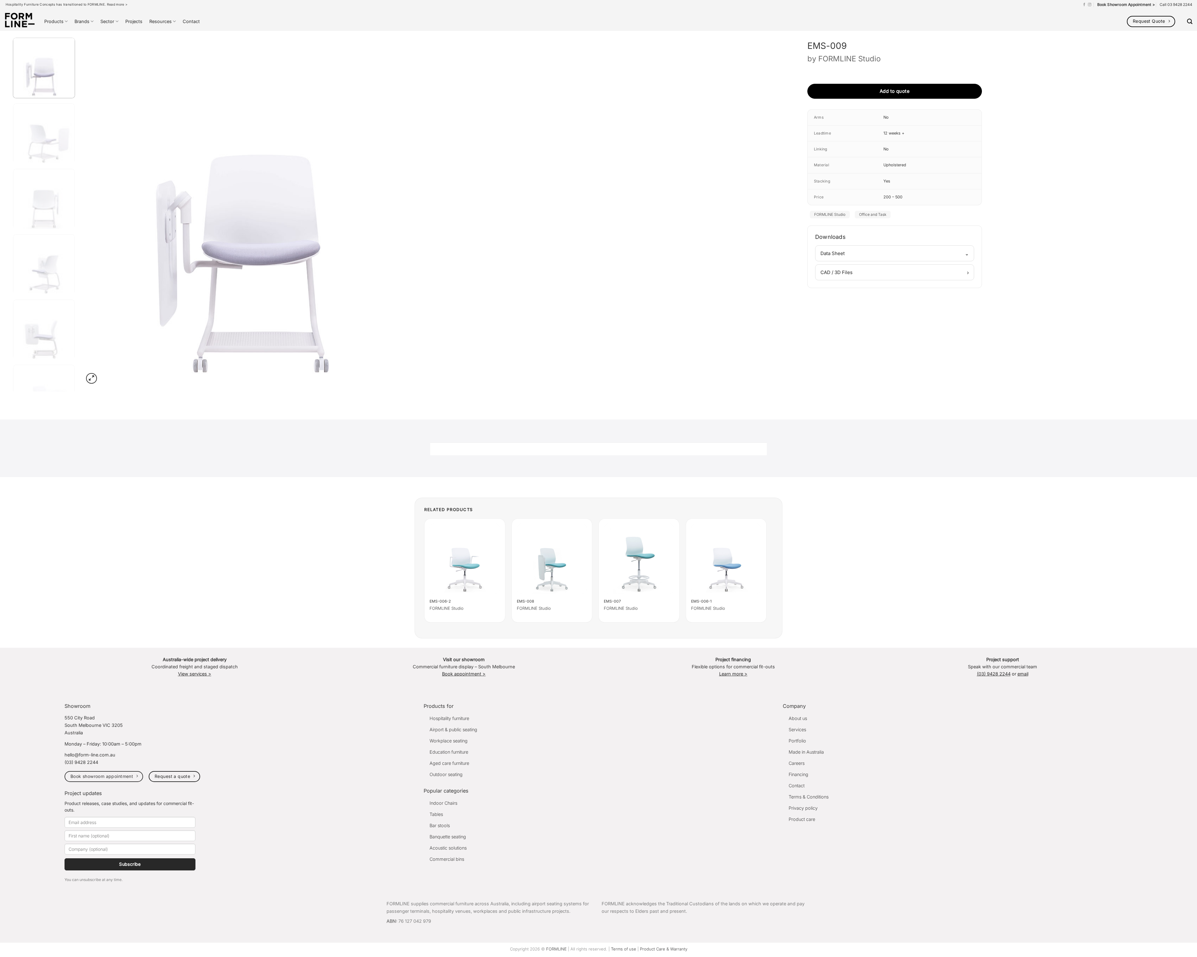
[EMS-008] (552, 559)
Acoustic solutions (448, 847)
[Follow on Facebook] (1084, 5)
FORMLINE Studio (849, 58)
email (1022, 673)
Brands (82, 21)
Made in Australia (806, 752)
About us (798, 718)
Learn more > (733, 673)
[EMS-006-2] (465, 559)
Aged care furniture (449, 763)
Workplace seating (449, 740)
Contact (191, 21)
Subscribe (130, 864)
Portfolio (797, 740)
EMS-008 (525, 601)
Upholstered (894, 165)
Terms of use (623, 948)
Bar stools (440, 825)
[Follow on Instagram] (1089, 5)
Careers (797, 763)
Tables (436, 814)
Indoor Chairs (443, 803)
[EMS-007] (639, 559)
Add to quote (895, 91)
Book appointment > (464, 673)
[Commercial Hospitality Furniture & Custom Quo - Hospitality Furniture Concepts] (20, 20)
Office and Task (872, 214)
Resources (160, 21)
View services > (194, 673)
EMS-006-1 (701, 601)
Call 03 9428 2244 (1176, 4)
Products (54, 21)
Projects (133, 21)
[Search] (1189, 21)
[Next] (421, 209)
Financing (798, 774)
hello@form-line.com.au (90, 754)
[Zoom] (91, 378)
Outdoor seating (446, 774)
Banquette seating (448, 836)
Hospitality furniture (449, 718)
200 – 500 (892, 197)
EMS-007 (612, 601)
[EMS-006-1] (726, 559)
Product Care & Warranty (663, 948)
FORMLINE (556, 948)
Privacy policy (803, 808)
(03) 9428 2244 (994, 673)
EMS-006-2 (440, 601)
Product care (802, 819)
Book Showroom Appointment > (1126, 4)
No (886, 117)
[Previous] (99, 209)
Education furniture (449, 752)
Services (797, 729)
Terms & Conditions (809, 796)
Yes (886, 181)
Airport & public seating (453, 729)
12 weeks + (893, 133)
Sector (107, 21)
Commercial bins (447, 859)
